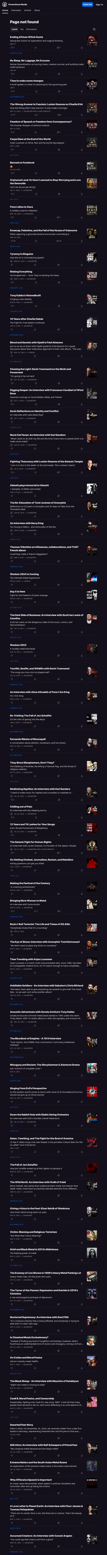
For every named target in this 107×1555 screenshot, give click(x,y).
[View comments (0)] (35, 47)
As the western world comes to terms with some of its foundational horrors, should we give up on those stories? (46, 1093)
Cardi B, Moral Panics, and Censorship (32, 1398)
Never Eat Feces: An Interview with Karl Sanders (38, 435)
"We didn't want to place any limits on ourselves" (33, 945)
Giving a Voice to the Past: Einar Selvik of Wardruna (40, 1208)
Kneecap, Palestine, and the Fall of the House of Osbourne (43, 230)
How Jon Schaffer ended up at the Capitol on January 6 (36, 1168)
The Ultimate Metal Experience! (25, 577)
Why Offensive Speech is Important (31, 1479)
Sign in (99, 4)
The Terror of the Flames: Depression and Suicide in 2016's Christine (44, 1292)
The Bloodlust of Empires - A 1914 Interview (35, 1038)
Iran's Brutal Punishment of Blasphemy (29, 828)
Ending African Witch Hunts (26, 37)
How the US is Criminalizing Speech (27, 257)
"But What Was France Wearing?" (26, 1235)
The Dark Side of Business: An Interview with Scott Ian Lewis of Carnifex (46, 617)
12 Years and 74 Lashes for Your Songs (32, 824)
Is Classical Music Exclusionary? (29, 1337)
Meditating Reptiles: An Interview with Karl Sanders (40, 789)
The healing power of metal (23, 1253)
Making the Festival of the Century (30, 883)
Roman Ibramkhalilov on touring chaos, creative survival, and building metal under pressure (47, 65)
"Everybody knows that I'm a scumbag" (29, 927)
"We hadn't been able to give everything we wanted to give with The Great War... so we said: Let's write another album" (45, 990)
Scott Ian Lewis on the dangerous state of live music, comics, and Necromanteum (41, 623)
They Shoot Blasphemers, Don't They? (32, 762)
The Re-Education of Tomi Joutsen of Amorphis (38, 502)
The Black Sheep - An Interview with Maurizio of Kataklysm (44, 1381)
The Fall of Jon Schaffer (24, 1164)
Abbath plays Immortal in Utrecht (29, 485)
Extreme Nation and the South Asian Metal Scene (38, 1462)
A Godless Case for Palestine (23, 210)
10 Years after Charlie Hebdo (26, 319)
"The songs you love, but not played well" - (30, 672)
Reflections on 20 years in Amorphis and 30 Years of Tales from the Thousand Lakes (42, 508)
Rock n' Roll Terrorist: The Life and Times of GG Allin (40, 924)
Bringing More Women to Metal (28, 900)
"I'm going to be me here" (22, 376)
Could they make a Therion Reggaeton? (29, 554)
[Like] (12, 264)
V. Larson (30, 352)
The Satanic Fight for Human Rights (30, 842)
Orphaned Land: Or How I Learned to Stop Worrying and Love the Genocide (45, 182)
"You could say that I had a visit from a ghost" (32, 1539)
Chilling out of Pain (21, 806)
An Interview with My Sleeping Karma (28, 810)
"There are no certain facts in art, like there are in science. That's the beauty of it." (46, 1514)
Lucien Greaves (43, 111)
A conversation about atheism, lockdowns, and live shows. (38, 742)
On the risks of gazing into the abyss (27, 719)
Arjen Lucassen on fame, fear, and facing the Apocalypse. (37, 142)
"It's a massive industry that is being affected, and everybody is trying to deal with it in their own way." (44, 1322)
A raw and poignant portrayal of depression (31, 1297)
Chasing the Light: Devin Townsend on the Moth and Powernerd (40, 371)
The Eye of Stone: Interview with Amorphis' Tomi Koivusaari (45, 941)
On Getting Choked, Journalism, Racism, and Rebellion (41, 859)
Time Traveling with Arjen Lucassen (31, 959)
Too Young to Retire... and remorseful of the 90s (33, 526)
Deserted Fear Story (21, 1424)
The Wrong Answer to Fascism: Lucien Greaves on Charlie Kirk (46, 104)
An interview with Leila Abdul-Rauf (26, 414)
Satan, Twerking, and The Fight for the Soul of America (41, 1138)
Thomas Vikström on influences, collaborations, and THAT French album (44, 549)
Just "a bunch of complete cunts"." (26, 1068)
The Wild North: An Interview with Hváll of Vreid (38, 1182)
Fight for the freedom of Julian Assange (29, 595)
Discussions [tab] (31, 29)
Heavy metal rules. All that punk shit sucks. (30, 1276)
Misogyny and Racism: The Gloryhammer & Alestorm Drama (45, 1064)
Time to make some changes (26, 80)
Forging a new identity (21, 299)
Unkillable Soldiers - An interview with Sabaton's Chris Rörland (46, 985)
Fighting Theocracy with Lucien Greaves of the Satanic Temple (46, 461)
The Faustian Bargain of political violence (29, 125)
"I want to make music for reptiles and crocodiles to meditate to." (41, 792)
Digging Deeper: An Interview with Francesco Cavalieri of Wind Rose (46, 392)
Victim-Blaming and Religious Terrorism (33, 1232)
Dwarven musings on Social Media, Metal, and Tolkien (36, 397)
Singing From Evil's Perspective (28, 1088)
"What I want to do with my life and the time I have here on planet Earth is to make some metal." (47, 440)
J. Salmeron (27, 111)
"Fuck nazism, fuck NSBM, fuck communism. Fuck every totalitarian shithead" (42, 1043)
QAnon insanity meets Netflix (24, 1361)
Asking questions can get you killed (27, 863)
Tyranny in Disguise (21, 254)
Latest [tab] (14, 29)
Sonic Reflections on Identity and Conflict (34, 411)
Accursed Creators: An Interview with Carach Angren (41, 1535)
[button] (5, 10)
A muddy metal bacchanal (22, 648)
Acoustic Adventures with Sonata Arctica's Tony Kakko (42, 1011)
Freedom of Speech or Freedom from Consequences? (41, 121)
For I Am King (16, 695)
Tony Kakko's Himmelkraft (25, 295)
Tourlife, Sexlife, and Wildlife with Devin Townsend (39, 668)
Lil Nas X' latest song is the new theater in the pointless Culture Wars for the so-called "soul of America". (46, 1143)
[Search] (94, 29)
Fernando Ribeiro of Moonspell (28, 739)
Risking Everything (21, 271)
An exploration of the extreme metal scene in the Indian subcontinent (43, 1466)
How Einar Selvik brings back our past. (28, 1212)
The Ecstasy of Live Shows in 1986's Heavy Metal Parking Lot (45, 1273)
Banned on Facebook (22, 162)
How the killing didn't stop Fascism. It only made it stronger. (39, 108)
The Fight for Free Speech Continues (27, 322)
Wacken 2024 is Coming (24, 574)
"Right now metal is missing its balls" (27, 1384)
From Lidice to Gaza (21, 206)
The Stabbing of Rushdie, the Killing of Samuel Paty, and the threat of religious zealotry (43, 767)
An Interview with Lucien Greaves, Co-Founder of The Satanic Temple (43, 845)
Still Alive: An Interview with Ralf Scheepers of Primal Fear (43, 1445)
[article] (53, 42)
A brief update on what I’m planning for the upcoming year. (38, 84)
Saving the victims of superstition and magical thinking (36, 40)
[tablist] (24, 29)
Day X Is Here (17, 591)
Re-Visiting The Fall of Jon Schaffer (31, 715)
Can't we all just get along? (23, 187)
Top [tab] (21, 29)
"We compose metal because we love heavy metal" (34, 1448)
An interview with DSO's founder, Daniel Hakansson (34, 1118)
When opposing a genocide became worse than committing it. (40, 234)
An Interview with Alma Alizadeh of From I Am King (40, 692)
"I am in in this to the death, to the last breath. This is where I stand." (43, 465)
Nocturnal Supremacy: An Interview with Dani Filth (39, 1317)
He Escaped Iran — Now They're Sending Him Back (34, 275)
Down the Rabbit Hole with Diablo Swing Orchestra (39, 1114)
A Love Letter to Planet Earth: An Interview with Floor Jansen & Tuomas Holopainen (46, 1508)
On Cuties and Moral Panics (26, 1357)
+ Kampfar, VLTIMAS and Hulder (25, 489)
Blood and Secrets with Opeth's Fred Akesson (36, 342)
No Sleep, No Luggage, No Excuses (30, 60)
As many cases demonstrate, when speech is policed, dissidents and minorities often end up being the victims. (42, 1485)
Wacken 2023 (18, 645)
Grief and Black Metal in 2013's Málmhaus (34, 1249)
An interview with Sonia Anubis (25, 904)
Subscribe (87, 4)
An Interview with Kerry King (26, 523)
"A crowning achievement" (22, 886)
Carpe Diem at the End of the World (30, 139)
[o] (92, 40)
